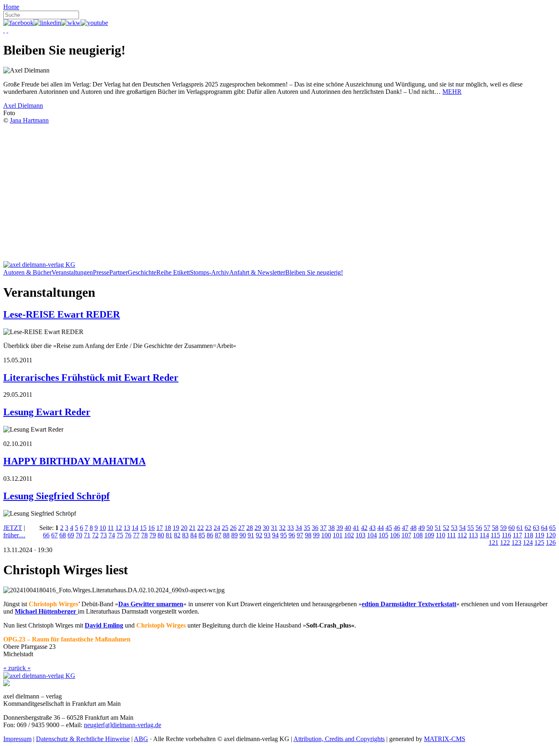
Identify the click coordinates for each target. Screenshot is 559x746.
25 (225, 527)
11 (111, 527)
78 (144, 535)
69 (71, 535)
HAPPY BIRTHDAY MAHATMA (74, 461)
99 (316, 535)
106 (395, 535)
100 (326, 535)
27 (241, 527)
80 (161, 535)
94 (275, 535)
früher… (14, 535)
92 (259, 535)
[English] (7, 30)
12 (118, 527)
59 (503, 527)
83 (185, 535)
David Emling (104, 625)
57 (487, 527)
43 (372, 527)
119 (539, 535)
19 (176, 527)
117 (517, 535)
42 (364, 527)
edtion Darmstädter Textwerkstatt (409, 603)
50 (429, 527)
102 (349, 535)
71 (87, 535)
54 (462, 527)
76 (128, 535)
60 (511, 527)
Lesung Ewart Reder (46, 412)
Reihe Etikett (173, 272)
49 (421, 527)
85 (201, 535)
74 (111, 535)
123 (516, 542)
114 (484, 535)
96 (292, 535)
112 (462, 535)
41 (356, 527)
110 (440, 535)
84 (193, 535)
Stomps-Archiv (209, 272)
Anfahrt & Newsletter (257, 272)
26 (233, 527)
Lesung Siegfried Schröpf (56, 496)
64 (544, 527)
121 (493, 542)
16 (151, 527)
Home (11, 6)
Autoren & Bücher (27, 272)
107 (406, 535)
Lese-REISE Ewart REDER (61, 314)
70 (79, 535)
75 (120, 535)
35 (307, 527)
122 (505, 542)
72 (95, 535)
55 (470, 527)
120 (551, 535)
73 (103, 535)
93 (267, 535)
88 (226, 535)
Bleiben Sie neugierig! (314, 272)
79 (152, 535)
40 (348, 527)
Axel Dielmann (23, 105)
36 (315, 527)
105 (383, 535)
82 (177, 535)
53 (454, 527)
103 (360, 535)
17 (159, 527)
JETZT (12, 527)
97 (300, 535)
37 (323, 527)
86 (210, 535)
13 (127, 527)
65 (552, 527)
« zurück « (17, 667)
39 (339, 527)
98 (308, 535)
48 (413, 527)
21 (192, 527)
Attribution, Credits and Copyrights (339, 738)
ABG (141, 738)
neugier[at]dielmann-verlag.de (122, 724)
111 (451, 535)
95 (283, 535)
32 (282, 527)
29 (258, 527)
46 (397, 527)
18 (168, 527)
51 (438, 527)
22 (200, 527)
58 (495, 527)
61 (519, 527)
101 (338, 535)
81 (169, 535)
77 (136, 535)
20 (184, 527)
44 (380, 527)
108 (418, 535)
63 (536, 527)
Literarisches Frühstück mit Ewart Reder (90, 377)
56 (479, 527)
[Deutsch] (4, 30)
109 (429, 535)
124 (528, 542)
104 (372, 535)
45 (388, 527)
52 (446, 527)
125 (539, 542)
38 (331, 527)
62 (528, 527)
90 (242, 535)
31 (274, 527)
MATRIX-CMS (444, 738)
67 (54, 535)
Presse (101, 272)
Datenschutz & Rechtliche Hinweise (83, 738)
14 (135, 527)
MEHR (452, 91)
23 (208, 527)
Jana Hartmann (29, 120)
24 (217, 527)
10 (102, 527)
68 (62, 535)
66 (46, 535)
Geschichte (142, 272)
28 (249, 527)
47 (405, 527)
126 (551, 542)
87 (218, 535)
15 (143, 527)
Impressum (17, 738)
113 (473, 535)
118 (528, 535)
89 (234, 535)
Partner (118, 272)
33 (290, 527)
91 (251, 535)
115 (495, 535)
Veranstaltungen (72, 272)
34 (298, 527)
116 (506, 535)
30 (266, 527)
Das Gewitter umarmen (150, 603)
